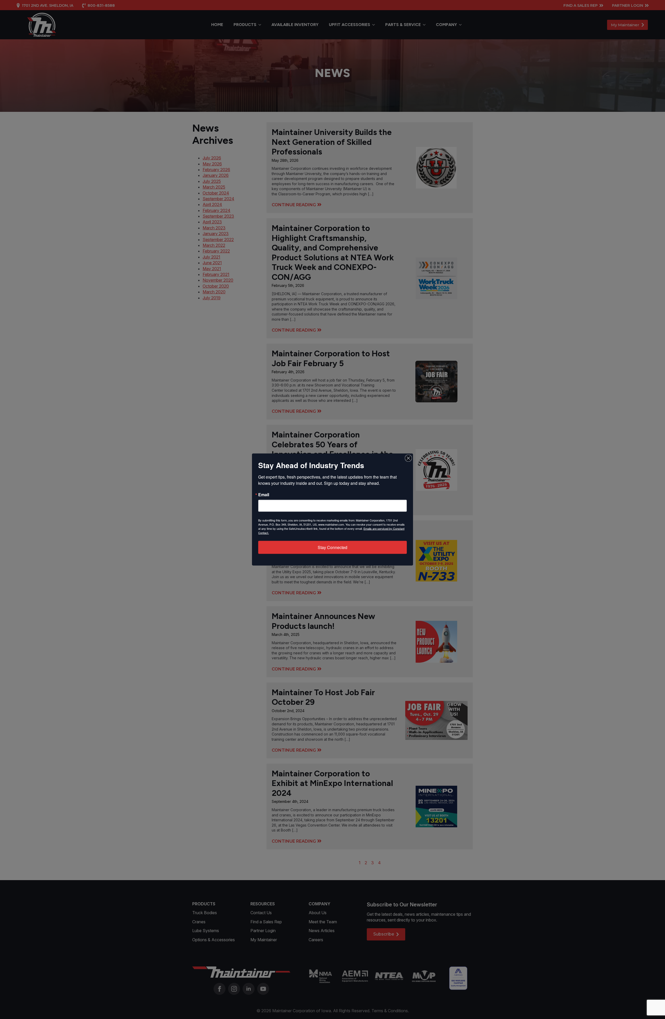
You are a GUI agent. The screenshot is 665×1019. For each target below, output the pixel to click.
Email (263, 495)
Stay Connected (332, 547)
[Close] (408, 458)
